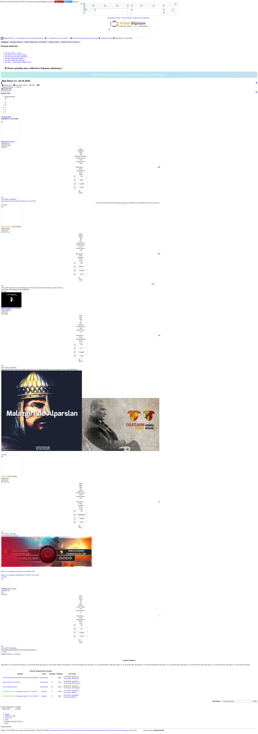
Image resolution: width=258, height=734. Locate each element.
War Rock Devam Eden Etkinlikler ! (16, 57)
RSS (6, 723)
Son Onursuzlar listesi (10, 687)
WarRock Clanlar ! (54, 42)
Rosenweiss (5, 142)
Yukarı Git (8, 718)
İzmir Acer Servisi (107, 730)
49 (52, 687)
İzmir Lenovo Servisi (82, 730)
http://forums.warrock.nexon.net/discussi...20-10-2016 (18, 201)
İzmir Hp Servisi (58, 730)
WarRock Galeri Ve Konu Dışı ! (70, 42)
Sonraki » (19, 87)
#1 (2, 197)
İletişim (7, 714)
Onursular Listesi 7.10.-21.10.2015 (27, 696)
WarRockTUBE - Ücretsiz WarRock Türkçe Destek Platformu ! (23, 38)
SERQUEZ (75, 678)
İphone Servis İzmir (130, 730)
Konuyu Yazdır (5, 91)
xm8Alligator (76, 688)
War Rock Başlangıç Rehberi (14, 58)
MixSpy (44, 691)
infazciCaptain (6, 308)
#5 (2, 646)
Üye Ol (69, 2)
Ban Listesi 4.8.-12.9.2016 (11, 682)
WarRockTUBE (10, 716)
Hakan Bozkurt (57, 288)
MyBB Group (48, 730)
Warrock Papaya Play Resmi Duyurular (85, 38)
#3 (2, 366)
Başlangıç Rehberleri (16, 42)
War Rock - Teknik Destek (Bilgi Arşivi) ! (18, 62)
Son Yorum (67, 678)
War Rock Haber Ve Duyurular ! (15, 60)
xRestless (4, 589)
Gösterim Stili (7, 89)
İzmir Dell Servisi (69, 730)
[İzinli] (11, 142)
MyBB (12, 730)
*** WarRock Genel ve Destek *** (58, 38)
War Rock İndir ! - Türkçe (13, 53)
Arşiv (6, 720)
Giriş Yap (60, 2)
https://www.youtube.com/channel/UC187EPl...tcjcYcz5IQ (20, 575)
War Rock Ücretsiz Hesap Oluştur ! (16, 55)
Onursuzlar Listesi (106, 38)
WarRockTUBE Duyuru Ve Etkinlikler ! (36, 42)
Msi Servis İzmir (118, 730)
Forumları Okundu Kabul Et (14, 721)
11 (52, 682)
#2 (2, 286)
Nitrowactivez (76, 683)
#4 (2, 532)
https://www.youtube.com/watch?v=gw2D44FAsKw (18, 571)
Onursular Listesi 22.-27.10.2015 (26, 691)
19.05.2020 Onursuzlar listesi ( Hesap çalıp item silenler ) (21, 677)
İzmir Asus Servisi (95, 730)
